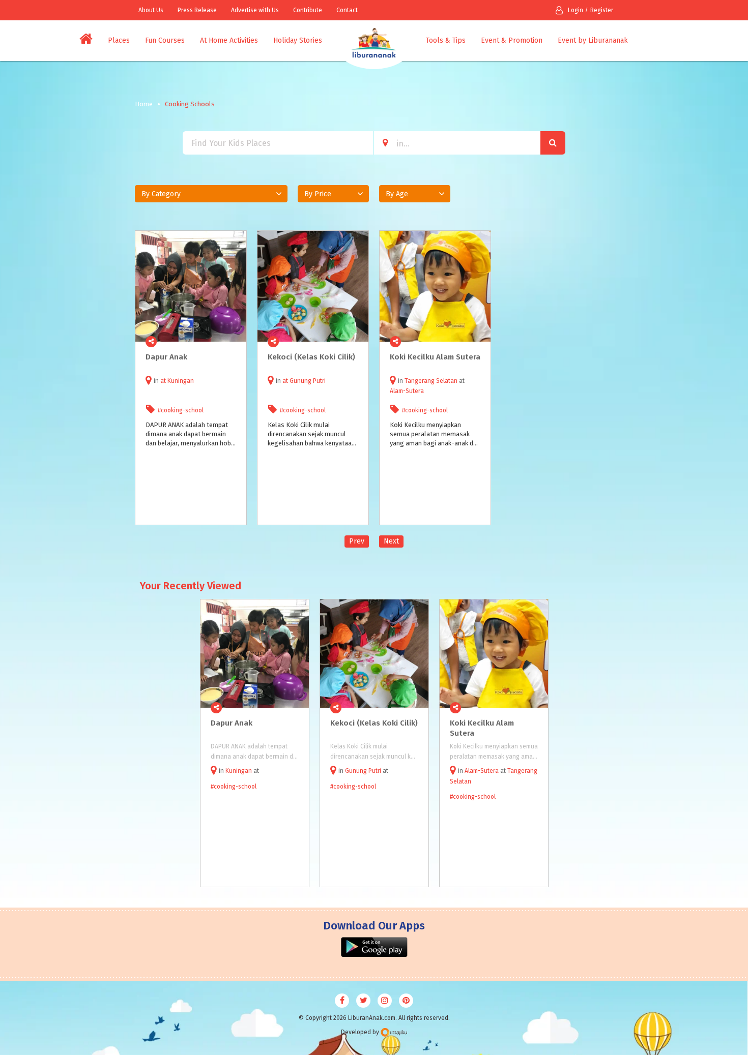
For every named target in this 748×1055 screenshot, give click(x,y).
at (163, 380)
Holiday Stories (297, 40)
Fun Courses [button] (165, 40)
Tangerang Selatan (431, 380)
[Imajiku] (394, 1032)
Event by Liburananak (593, 40)
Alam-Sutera (407, 391)
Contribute (307, 10)
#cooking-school (181, 410)
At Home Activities (229, 40)
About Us (150, 10)
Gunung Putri (308, 380)
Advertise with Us (255, 10)
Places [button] (119, 40)
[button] (211, 193)
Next (391, 541)
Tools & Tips (446, 40)
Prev (356, 541)
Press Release (197, 10)
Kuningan (180, 380)
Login (575, 10)
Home (144, 104)
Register (601, 10)
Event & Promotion (511, 40)
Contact (347, 10)
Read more (233, 341)
